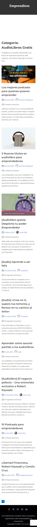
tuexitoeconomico (26, 475)
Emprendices (25, 524)
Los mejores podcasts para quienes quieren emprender (16, 91)
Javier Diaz (23, 232)
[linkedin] (26, 510)
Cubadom (24, 271)
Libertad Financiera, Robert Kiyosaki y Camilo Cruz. (18, 466)
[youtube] (18, 510)
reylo (20, 352)
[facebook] (9, 510)
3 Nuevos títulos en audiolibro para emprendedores (14, 157)
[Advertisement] (18, 28)
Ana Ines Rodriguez (26, 100)
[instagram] (22, 510)
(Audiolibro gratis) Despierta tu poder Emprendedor (14, 223)
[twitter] (13, 510)
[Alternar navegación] (18, 12)
